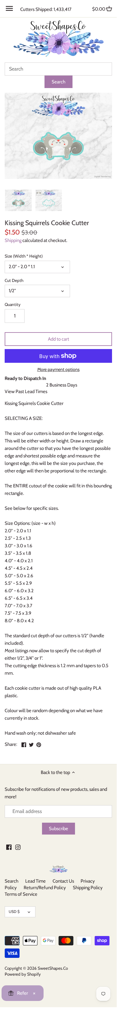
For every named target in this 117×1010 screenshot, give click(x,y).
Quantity (13, 304)
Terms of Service (21, 894)
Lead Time (35, 881)
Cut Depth (14, 280)
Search (11, 881)
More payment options (58, 369)
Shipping (13, 240)
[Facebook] (9, 847)
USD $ (14, 911)
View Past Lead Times (26, 391)
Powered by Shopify (23, 974)
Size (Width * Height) (24, 256)
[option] (18, 200)
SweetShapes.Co (53, 968)
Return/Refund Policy (45, 887)
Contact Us (63, 881)
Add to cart (58, 339)
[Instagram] (18, 847)
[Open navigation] (9, 8)
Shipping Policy (88, 887)
